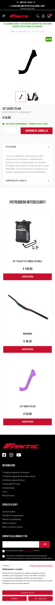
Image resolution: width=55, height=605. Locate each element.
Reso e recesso (9, 523)
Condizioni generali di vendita (15, 472)
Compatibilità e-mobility (16, 180)
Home (12, 31)
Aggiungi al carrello (36, 131)
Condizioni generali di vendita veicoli (18, 476)
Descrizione (11, 146)
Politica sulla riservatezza (41, 565)
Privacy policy (28, 550)
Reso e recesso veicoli (12, 527)
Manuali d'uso (8, 495)
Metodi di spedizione (11, 519)
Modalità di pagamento (13, 515)
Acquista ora (27, 276)
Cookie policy (8, 487)
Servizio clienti (8, 511)
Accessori (23, 31)
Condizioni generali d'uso (13, 480)
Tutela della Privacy (11, 483)
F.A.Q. (5, 491)
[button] (7, 565)
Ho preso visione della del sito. (23, 550)
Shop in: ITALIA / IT (27, 2)
